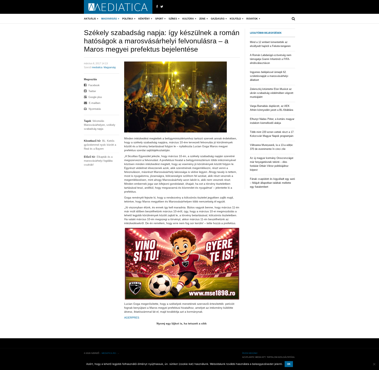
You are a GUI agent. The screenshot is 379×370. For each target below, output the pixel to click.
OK (289, 364)
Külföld (235, 18)
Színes (173, 18)
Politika (127, 18)
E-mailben (94, 103)
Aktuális (90, 18)
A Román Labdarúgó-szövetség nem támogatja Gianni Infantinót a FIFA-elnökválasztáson (270, 59)
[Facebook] (157, 6)
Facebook (94, 85)
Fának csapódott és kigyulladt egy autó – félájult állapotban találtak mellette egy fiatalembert (272, 182)
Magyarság (109, 18)
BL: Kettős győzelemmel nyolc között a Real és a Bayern (100, 144)
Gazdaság (217, 18)
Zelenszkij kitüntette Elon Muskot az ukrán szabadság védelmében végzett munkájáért (271, 93)
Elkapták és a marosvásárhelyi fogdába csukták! (98, 160)
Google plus (95, 97)
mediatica (97, 67)
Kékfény (144, 18)
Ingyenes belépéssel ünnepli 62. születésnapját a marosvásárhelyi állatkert (269, 76)
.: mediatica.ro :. (109, 353)
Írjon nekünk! (250, 353)
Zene (202, 18)
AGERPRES (131, 317)
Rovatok (252, 18)
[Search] (293, 19)
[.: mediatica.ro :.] (118, 7)
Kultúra (188, 18)
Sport (159, 18)
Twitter (92, 91)
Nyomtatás (94, 108)
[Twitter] (161, 6)
